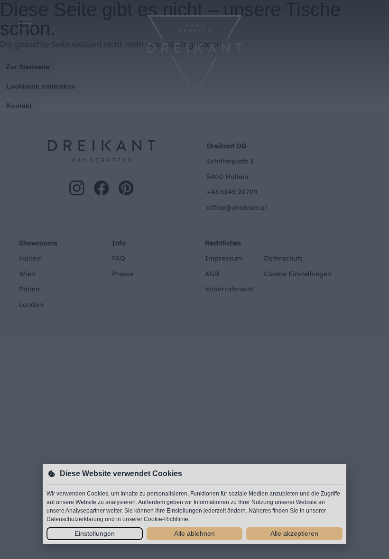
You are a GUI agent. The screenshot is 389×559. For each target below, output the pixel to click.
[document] (194, 279)
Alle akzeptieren (294, 533)
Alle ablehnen (194, 533)
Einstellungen (94, 533)
